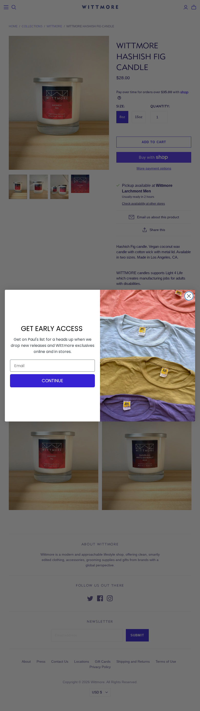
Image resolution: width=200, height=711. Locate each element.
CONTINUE (52, 381)
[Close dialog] (189, 296)
